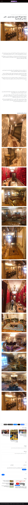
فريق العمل (23, 503)
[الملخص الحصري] (14, 1)
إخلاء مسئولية (14, 503)
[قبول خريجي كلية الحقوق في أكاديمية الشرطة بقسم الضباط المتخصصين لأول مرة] (14, 435)
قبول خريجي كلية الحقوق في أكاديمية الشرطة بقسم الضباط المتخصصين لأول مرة (14, 441)
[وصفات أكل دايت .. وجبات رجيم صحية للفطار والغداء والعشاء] (11, 481)
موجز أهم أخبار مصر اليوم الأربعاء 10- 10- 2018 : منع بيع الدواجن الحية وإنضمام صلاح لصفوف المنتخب (5, 435)
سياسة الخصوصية (17, 503)
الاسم (25, 462)
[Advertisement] (14, 8)
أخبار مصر (23, 14)
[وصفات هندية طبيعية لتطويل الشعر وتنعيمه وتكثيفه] (11, 484)
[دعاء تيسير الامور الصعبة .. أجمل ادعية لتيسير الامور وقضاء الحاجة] (11, 486)
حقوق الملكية (11, 503)
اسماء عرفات (25, 20)
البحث (25, 473)
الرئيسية (25, 14)
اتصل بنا (20, 503)
